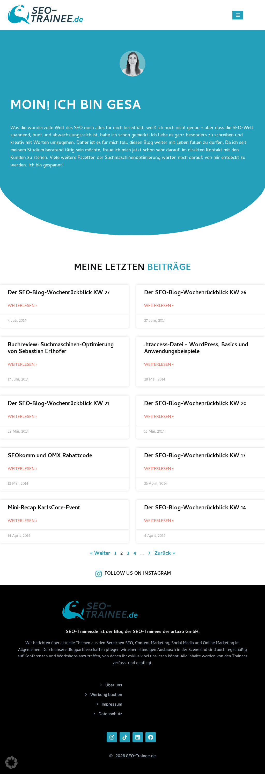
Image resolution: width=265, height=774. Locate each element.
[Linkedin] (137, 737)
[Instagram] (112, 737)
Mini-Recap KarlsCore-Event (44, 508)
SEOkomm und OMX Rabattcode (50, 456)
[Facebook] (150, 737)
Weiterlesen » (22, 306)
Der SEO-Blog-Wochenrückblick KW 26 (195, 293)
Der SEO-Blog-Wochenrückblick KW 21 (58, 404)
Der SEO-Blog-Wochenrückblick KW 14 (195, 508)
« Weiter (100, 554)
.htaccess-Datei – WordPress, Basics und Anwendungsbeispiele (196, 349)
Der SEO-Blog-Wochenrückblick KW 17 (194, 456)
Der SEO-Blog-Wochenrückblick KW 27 (58, 293)
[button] (11, 762)
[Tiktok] (125, 737)
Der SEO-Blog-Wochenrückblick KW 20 (195, 404)
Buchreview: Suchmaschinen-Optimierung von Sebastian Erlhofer (61, 349)
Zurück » (164, 554)
